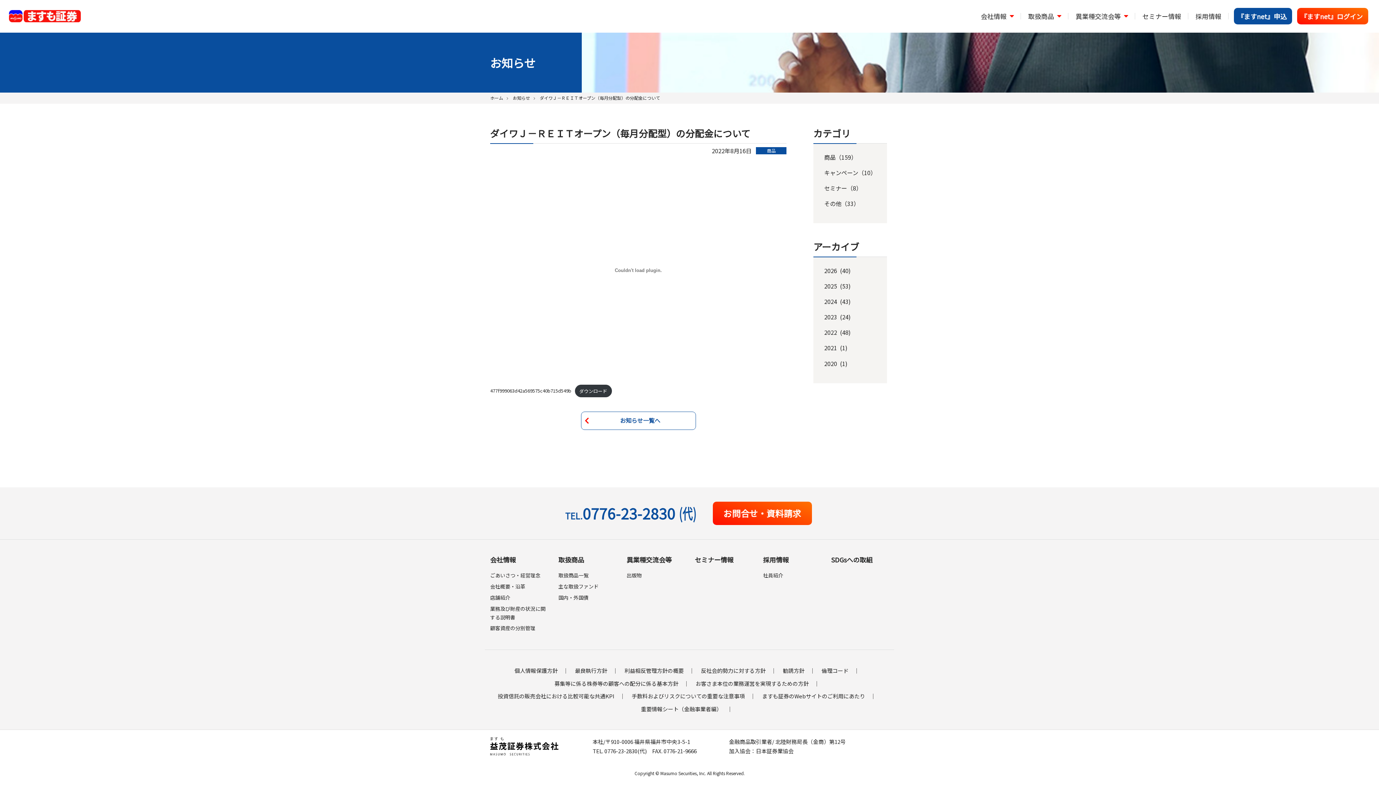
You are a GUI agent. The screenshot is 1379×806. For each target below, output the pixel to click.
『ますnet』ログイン (1332, 16)
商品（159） (840, 157)
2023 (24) (837, 317)
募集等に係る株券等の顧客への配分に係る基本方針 (616, 683)
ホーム (496, 98)
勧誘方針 (793, 670)
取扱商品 (571, 559)
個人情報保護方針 (536, 670)
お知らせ (521, 98)
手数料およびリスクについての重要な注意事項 (688, 696)
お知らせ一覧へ (640, 420)
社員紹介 (773, 575)
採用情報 (1208, 16)
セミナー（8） (843, 188)
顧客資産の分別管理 (512, 628)
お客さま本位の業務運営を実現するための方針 (752, 683)
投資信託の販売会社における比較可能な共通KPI (556, 696)
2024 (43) (837, 301)
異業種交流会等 (649, 559)
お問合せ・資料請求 (762, 513)
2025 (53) (837, 286)
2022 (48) (837, 332)
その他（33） (841, 203)
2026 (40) (837, 270)
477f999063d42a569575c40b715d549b (530, 391)
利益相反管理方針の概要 (654, 670)
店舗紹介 (500, 597)
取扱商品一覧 (573, 575)
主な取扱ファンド (578, 586)
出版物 (634, 575)
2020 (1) (836, 363)
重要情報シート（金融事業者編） (681, 709)
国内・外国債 (573, 597)
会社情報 (503, 559)
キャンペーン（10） (850, 172)
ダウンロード (593, 391)
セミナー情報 (1161, 16)
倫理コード (835, 670)
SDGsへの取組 (852, 559)
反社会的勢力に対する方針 (733, 670)
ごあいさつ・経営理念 (515, 575)
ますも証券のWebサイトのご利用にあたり (813, 696)
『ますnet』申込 (1262, 16)
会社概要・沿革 (507, 586)
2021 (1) (836, 347)
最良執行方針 (591, 670)
